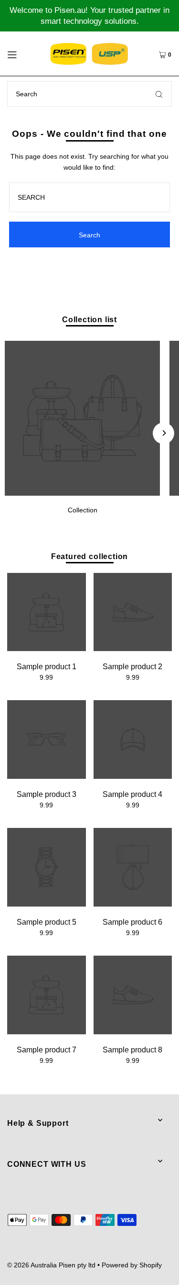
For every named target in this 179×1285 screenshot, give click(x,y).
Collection (82, 510)
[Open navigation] (22, 53)
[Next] (163, 433)
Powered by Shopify (132, 1265)
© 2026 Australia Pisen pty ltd (51, 1265)
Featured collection (89, 556)
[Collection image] (82, 493)
